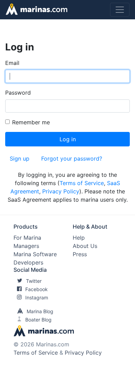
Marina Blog (40, 311)
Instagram (36, 297)
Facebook (36, 289)
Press (80, 254)
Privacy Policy (60, 191)
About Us (85, 245)
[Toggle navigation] (119, 10)
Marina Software (35, 254)
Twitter (34, 281)
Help (79, 237)
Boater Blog (38, 320)
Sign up (19, 158)
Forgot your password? (71, 158)
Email (12, 62)
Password (18, 92)
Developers (28, 262)
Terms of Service (82, 183)
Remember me (31, 122)
